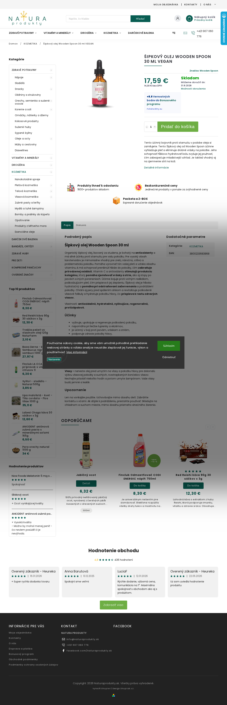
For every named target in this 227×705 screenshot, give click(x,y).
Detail (86, 483)
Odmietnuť (168, 357)
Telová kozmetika (26, 191)
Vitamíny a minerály (25, 158)
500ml (86, 510)
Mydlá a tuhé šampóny (29, 208)
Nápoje (19, 77)
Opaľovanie (22, 220)
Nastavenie (54, 359)
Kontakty (190, 4)
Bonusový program (21, 654)
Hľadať (140, 18)
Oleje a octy (22, 138)
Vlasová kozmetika (26, 197)
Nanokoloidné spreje (27, 179)
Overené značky (23, 274)
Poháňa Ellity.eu (154, 109)
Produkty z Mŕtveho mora (30, 226)
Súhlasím (169, 345)
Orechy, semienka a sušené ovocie (32, 102)
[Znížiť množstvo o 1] (146, 127)
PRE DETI (17, 260)
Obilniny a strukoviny (28, 95)
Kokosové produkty (27, 121)
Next (213, 427)
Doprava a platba (20, 648)
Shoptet (106, 688)
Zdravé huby (20, 253)
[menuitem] (24, 32)
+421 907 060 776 (78, 644)
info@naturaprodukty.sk (83, 639)
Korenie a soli (23, 109)
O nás (207, 4)
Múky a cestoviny (26, 144)
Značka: (204, 70)
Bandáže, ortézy (23, 246)
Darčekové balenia (25, 239)
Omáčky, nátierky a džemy (31, 115)
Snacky (19, 89)
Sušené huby (23, 127)
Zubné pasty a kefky (27, 202)
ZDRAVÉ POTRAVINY (24, 70)
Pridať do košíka (178, 126)
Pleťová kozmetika (26, 185)
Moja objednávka (166, 4)
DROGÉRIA (18, 165)
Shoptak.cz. (127, 688)
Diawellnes (21, 150)
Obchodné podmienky (23, 659)
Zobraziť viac (113, 605)
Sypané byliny (23, 133)
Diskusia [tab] (81, 225)
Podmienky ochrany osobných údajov (33, 664)
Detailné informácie (156, 167)
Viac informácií (76, 352)
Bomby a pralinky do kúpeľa (32, 214)
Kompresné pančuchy (26, 267)
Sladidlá (19, 83)
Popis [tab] (67, 225)
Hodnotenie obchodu (113, 550)
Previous (208, 427)
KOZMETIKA (19, 172)
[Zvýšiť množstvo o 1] (154, 127)
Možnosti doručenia (193, 88)
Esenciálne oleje (25, 232)
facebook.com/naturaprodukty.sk (89, 650)
